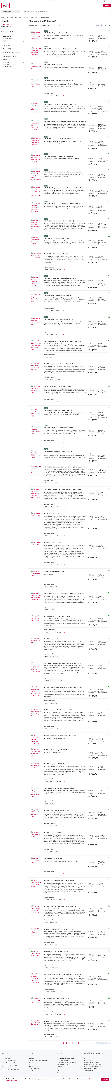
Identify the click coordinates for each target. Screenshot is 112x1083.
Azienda (31, 1062)
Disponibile (8, 39)
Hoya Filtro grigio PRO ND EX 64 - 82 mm (56, 951)
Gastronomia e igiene (90, 1068)
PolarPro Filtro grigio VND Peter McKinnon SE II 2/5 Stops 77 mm (63, 341)
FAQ (98, 1)
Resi (58, 1071)
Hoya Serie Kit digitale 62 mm (52, 514)
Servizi (71, 1)
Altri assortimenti (89, 1071)
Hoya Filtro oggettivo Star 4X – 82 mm (55, 639)
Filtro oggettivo (35, 17)
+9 (64, 781)
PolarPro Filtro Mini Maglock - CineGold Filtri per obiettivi (61, 139)
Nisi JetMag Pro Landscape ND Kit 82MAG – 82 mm (59, 750)
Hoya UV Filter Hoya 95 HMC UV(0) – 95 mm (57, 254)
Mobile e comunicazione (91, 1062)
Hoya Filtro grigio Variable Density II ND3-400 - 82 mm (60, 364)
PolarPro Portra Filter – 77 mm (53, 858)
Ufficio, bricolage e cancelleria (93, 1064)
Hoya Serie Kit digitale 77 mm (52, 542)
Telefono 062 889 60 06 (12, 1066)
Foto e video (18, 17)
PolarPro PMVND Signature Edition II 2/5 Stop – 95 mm (60, 278)
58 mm (58, 379)
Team (30, 1064)
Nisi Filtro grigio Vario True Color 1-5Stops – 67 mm (59, 880)
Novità (7, 62)
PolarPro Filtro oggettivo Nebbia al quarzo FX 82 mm (59, 788)
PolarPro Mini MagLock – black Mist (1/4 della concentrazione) (62, 172)
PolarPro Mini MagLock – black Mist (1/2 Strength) (59, 156)
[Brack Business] (5, 5)
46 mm (57, 310)
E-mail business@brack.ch (12, 1069)
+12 (65, 507)
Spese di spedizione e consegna (66, 1062)
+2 (63, 95)
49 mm (57, 95)
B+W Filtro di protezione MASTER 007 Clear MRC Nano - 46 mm (62, 974)
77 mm (52, 609)
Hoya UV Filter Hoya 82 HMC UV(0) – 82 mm (57, 616)
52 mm (46, 379)
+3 (63, 851)
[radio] (101, 25)
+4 (63, 379)
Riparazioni (60, 1066)
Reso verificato (9, 66)
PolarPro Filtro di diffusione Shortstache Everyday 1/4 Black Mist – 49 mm (66, 467)
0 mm (46, 95)
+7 (64, 536)
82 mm (52, 357)
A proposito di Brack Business (38, 1060)
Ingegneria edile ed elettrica (92, 1066)
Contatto (92, 1)
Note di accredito (62, 1073)
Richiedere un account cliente (65, 1058)
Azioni (86, 1)
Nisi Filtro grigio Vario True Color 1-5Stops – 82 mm (59, 710)
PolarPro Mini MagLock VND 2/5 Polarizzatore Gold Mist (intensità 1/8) (65, 121)
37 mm (46, 269)
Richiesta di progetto (63, 1060)
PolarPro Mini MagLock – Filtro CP (54, 64)
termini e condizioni (86, 1079)
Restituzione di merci (63, 1064)
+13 (65, 402)
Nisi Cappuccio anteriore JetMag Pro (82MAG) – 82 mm (60, 735)
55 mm (52, 379)
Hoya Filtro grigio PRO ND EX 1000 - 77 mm (56, 1021)
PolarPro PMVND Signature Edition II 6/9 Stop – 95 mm (60, 104)
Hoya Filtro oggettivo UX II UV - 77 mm (55, 764)
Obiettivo (26, 17)
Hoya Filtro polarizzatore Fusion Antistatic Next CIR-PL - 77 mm (63, 687)
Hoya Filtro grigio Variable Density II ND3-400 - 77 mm (60, 906)
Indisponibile (9, 41)
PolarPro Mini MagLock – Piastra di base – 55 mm (58, 427)
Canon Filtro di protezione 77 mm (54, 571)
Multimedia (10, 17)
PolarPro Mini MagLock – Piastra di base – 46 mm (58, 80)
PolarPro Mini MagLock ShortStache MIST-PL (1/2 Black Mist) (62, 203)
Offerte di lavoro (34, 1068)
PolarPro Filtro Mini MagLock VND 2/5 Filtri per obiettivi (60, 49)
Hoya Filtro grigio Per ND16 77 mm (54, 833)
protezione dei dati (11, 1081)
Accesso (106, 5)
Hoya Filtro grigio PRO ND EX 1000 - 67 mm (56, 810)
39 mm (53, 401)
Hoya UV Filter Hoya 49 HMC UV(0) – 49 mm (57, 998)
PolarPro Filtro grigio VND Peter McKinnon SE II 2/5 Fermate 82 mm (64, 593)
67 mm (46, 357)
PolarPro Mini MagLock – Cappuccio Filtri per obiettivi (60, 33)
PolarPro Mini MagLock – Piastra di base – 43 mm (58, 319)
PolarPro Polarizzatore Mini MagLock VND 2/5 (57, 238)
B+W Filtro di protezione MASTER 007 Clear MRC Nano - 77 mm (62, 663)
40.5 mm (52, 269)
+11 (64, 269)
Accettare (105, 1079)
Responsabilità (33, 1066)
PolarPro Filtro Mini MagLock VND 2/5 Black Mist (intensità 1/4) (63, 221)
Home (3, 17)
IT (84, 1058)
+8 (63, 483)
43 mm (51, 95)
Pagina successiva (102, 1043)
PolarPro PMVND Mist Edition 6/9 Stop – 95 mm (58, 451)
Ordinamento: (33, 25)
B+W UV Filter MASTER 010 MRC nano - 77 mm (57, 386)
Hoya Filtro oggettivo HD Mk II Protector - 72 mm (58, 929)
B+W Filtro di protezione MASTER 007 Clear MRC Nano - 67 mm (62, 489)
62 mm (58, 851)
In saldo (7, 64)
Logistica (31, 1071)
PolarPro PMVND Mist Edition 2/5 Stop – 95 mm (58, 410)
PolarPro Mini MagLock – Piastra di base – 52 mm (58, 295)
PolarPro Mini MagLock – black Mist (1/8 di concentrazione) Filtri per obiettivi (67, 188)
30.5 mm (47, 401)
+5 (63, 826)
